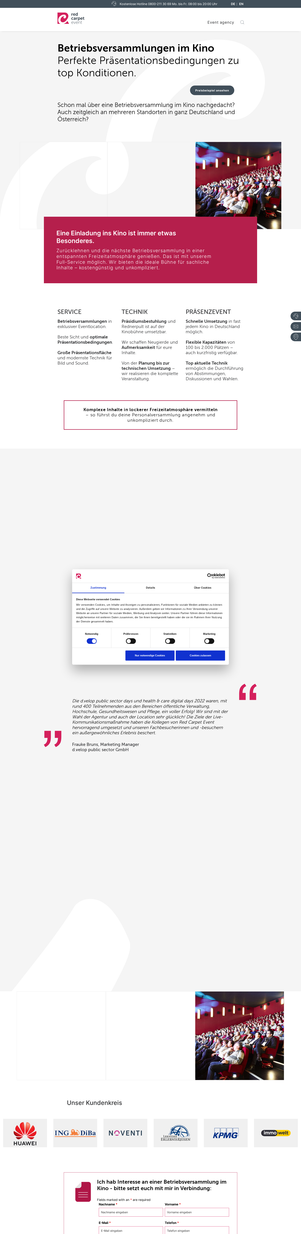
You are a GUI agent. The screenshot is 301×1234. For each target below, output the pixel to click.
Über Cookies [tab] (202, 587)
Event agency (220, 22)
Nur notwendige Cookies (150, 655)
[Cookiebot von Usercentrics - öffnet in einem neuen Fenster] (210, 576)
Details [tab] (150, 587)
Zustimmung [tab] (98, 587)
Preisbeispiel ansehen (212, 90)
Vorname (173, 1204)
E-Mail (105, 1223)
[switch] (131, 641)
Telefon (172, 1223)
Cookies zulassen (200, 655)
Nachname (108, 1204)
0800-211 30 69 (159, 4)
